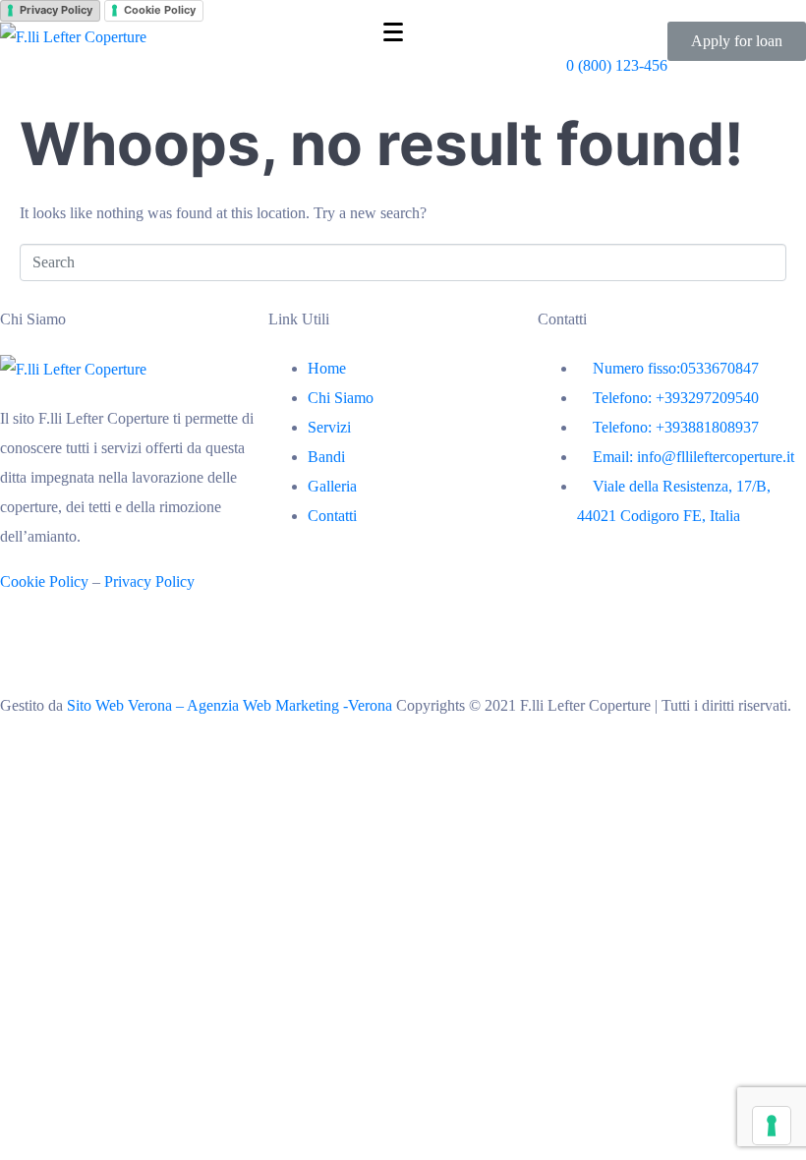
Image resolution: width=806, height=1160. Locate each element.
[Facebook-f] (24, 656)
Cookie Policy (160, 10)
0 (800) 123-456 (616, 65)
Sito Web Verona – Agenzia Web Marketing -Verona (231, 705)
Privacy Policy (56, 10)
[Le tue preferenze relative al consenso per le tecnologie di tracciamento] (771, 1125)
